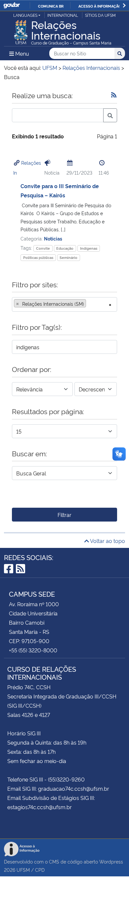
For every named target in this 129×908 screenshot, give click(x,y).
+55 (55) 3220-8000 (33, 650)
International (62, 15)
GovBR (11, 5)
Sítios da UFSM (100, 15)
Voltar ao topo (107, 540)
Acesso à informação (99, 6)
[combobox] (64, 304)
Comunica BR (51, 6)
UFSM (23, 869)
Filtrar (64, 514)
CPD (40, 869)
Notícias (53, 238)
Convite (43, 248)
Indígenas (88, 248)
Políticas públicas (38, 257)
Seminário (68, 257)
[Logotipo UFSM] (20, 30)
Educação (64, 248)
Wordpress (111, 861)
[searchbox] (90, 303)
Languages (25, 15)
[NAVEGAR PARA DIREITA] (124, 5)
